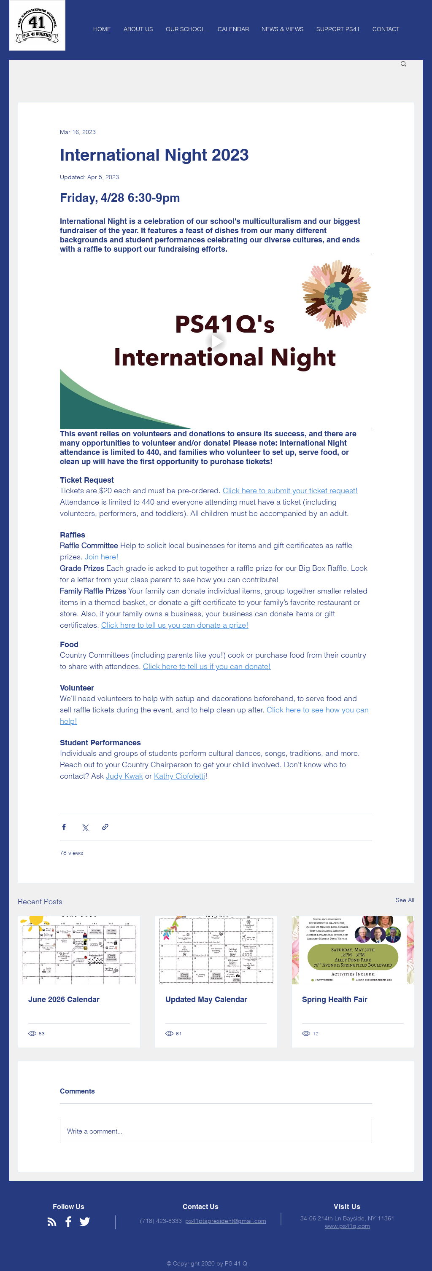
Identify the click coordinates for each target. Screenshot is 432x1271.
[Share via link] (105, 827)
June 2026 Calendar (64, 999)
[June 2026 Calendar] (79, 950)
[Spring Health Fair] (353, 950)
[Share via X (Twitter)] (85, 827)
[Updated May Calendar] (216, 950)
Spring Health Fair (334, 999)
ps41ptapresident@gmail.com (225, 1221)
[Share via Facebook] (64, 827)
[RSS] (52, 1222)
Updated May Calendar (206, 999)
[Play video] (216, 341)
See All (405, 900)
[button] (404, 63)
